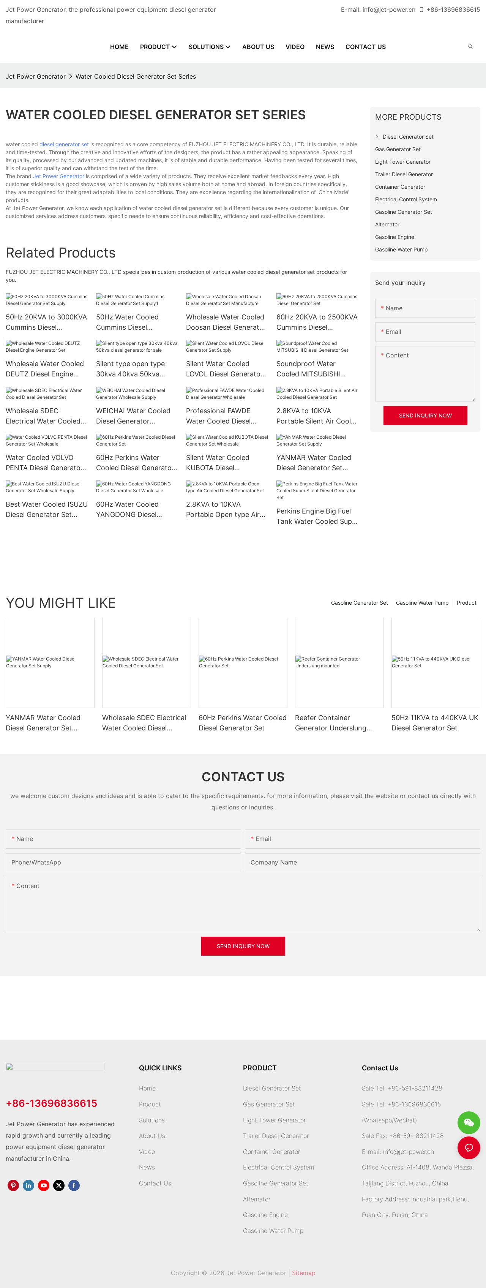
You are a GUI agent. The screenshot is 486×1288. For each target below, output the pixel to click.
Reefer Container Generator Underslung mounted (330, 723)
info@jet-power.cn (389, 9)
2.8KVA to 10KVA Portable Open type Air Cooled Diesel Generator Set (225, 510)
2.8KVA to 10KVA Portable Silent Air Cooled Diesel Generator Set (317, 416)
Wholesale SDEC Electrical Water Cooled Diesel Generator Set (43, 416)
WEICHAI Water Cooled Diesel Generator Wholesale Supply (133, 416)
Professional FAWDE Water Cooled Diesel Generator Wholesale (219, 416)
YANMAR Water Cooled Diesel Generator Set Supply (313, 463)
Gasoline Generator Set (359, 602)
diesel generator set (64, 144)
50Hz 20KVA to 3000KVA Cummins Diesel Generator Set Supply (46, 322)
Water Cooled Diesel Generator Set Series (136, 76)
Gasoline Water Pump (422, 602)
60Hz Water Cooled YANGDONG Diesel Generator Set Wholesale (136, 510)
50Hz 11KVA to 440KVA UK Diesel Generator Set (434, 723)
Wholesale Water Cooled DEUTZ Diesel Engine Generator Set (45, 369)
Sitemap (304, 1273)
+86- (433, 9)
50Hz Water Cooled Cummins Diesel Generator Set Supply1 (132, 322)
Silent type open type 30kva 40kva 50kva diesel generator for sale (135, 369)
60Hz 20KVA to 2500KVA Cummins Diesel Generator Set (317, 322)
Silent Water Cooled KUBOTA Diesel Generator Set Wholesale (226, 463)
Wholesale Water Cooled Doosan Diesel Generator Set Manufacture (226, 322)
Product (467, 602)
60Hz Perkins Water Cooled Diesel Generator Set (135, 463)
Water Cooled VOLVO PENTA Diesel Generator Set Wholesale (44, 463)
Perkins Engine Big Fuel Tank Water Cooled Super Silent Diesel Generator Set (317, 516)
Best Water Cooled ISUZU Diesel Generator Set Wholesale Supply (47, 510)
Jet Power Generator (36, 76)
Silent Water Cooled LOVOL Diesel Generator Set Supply (224, 369)
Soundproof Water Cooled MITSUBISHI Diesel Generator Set (309, 369)
